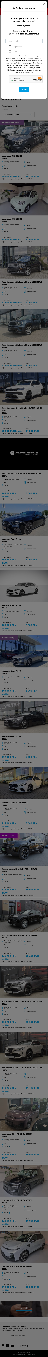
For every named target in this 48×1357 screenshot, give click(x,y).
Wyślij (24, 89)
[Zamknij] (44, 3)
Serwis (17, 51)
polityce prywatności (26, 72)
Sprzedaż (18, 46)
